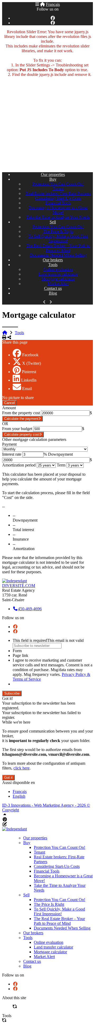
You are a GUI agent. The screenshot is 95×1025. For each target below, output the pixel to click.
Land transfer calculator (58, 274)
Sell (53, 222)
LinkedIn (28, 380)
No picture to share (18, 397)
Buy (52, 179)
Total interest (23, 529)
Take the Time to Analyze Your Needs (58, 217)
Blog (53, 293)
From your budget (17, 428)
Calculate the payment (21, 419)
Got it (8, 777)
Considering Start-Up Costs (58, 198)
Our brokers (53, 260)
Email (27, 388)
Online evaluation (58, 269)
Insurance (21, 539)
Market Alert (58, 283)
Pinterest (29, 371)
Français (53, 4)
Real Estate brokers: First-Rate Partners (58, 193)
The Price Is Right (58, 231)
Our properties (53, 174)
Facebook (30, 355)
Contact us (53, 288)
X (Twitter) (31, 363)
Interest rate (11, 454)
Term (61, 465)
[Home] (42, 4)
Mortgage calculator (58, 279)
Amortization (24, 548)
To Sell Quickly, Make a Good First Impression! (58, 238)
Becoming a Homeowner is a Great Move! (58, 210)
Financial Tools (58, 203)
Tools (53, 264)
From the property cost (21, 413)
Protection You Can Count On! (58, 184)
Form (17, 650)
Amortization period (19, 465)
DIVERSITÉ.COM (18, 585)
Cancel (9, 403)
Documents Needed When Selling (58, 255)
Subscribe (12, 693)
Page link (20, 655)
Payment (9, 444)
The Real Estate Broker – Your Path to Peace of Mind (58, 248)
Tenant (58, 188)
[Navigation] (37, 4)
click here (21, 768)
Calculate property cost (22, 434)
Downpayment (60, 454)
